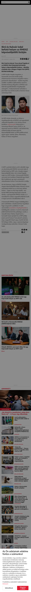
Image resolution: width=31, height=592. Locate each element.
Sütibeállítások (9, 588)
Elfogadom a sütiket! (23, 588)
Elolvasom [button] (5, 584)
